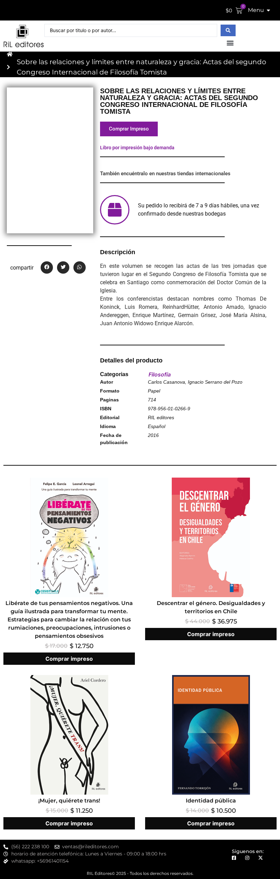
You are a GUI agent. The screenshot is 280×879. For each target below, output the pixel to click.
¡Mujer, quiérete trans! (69, 800)
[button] (230, 42)
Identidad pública (211, 800)
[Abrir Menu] (268, 10)
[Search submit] (228, 30)
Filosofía (160, 374)
